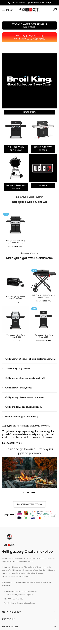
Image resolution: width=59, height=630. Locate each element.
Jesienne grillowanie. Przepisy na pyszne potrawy (29, 451)
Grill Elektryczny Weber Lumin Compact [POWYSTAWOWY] (15, 299)
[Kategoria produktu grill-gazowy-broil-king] (16, 135)
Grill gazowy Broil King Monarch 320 (15, 336)
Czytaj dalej (29, 492)
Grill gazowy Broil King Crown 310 (43, 336)
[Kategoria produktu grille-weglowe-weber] (16, 173)
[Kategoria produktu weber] (43, 171)
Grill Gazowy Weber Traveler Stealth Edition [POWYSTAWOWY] (43, 297)
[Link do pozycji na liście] (29, 593)
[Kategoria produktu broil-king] (29, 84)
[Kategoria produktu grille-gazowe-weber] (43, 135)
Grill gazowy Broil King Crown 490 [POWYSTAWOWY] (15, 243)
